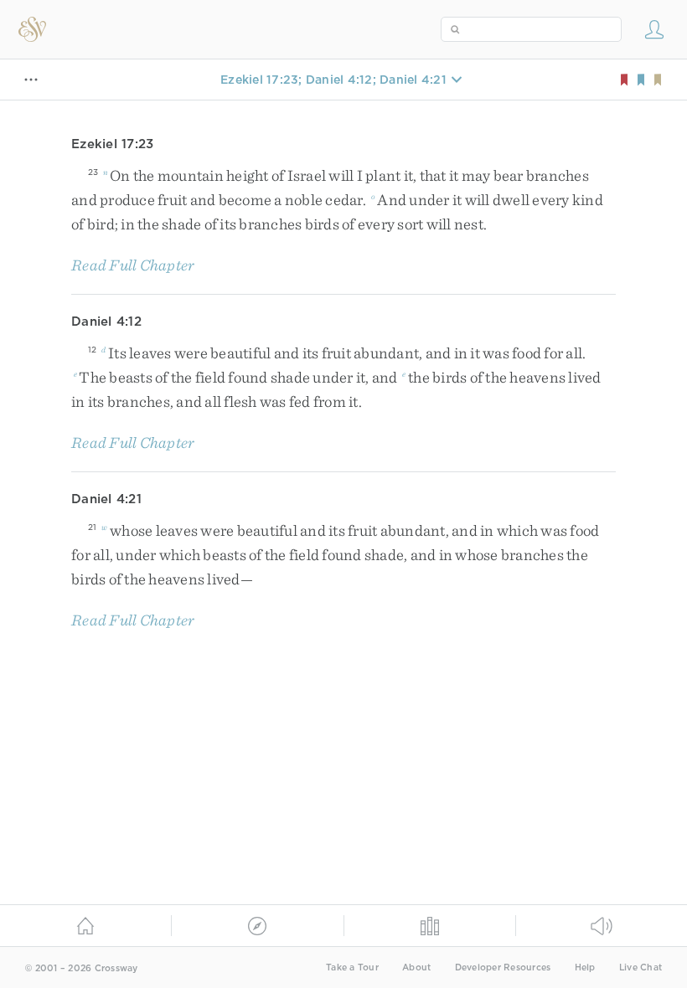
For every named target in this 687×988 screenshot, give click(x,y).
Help (585, 967)
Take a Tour (352, 967)
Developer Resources (503, 967)
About (416, 967)
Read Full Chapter (132, 265)
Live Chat (640, 967)
